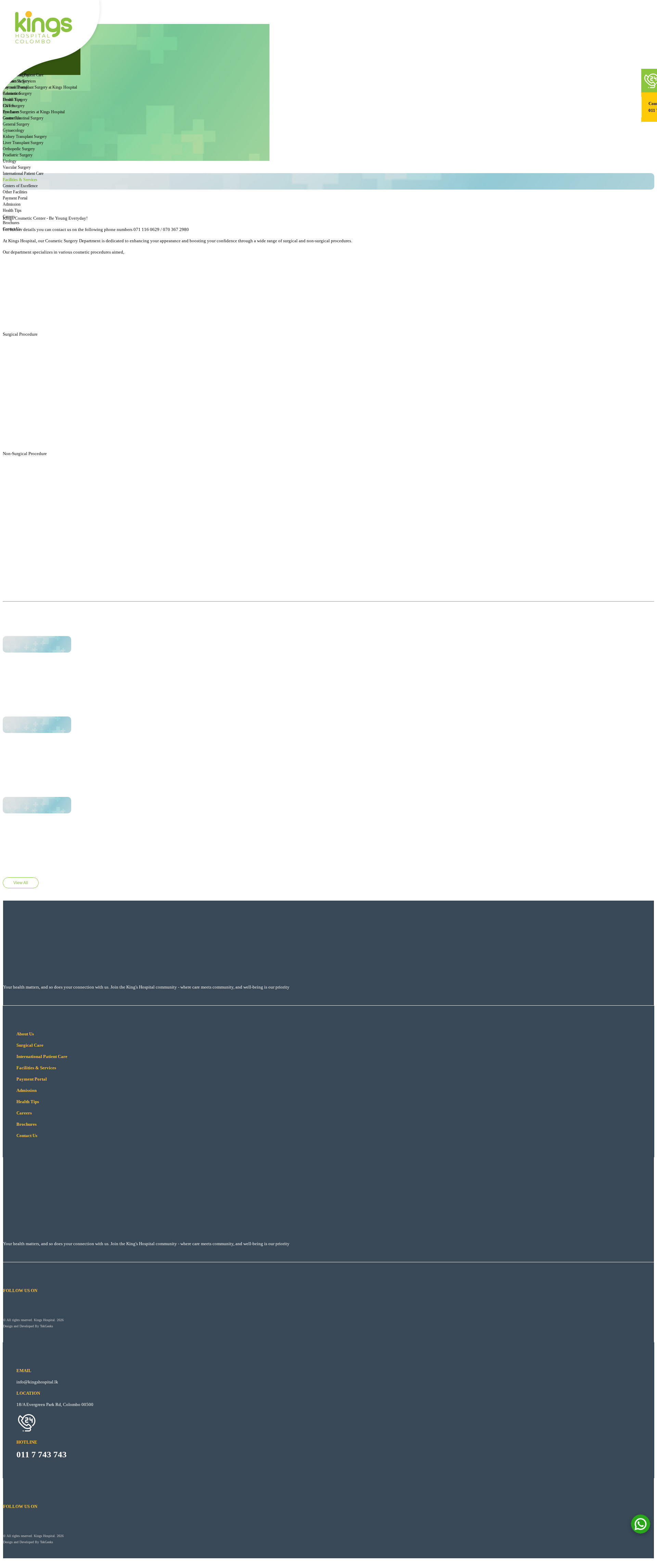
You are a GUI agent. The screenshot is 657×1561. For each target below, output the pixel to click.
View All (20, 882)
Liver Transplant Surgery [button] (23, 142)
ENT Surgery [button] (14, 105)
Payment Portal (15, 198)
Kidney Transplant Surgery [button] (25, 136)
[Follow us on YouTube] (72, 70)
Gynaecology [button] (13, 130)
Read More (30, 669)
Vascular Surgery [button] (17, 167)
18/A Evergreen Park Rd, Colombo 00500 (54, 1404)
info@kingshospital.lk (37, 1381)
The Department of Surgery (60, 1493)
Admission (29, 32)
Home (39, 1487)
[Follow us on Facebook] (30, 70)
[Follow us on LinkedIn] (51, 70)
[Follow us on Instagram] (40, 70)
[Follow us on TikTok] (61, 70)
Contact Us (29, 57)
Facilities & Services (20, 179)
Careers (26, 45)
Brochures (28, 51)
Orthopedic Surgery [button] (19, 148)
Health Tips (29, 39)
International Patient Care (23, 173)
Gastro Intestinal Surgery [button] (23, 118)
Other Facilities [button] (15, 192)
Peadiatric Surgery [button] (18, 155)
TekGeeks (46, 1326)
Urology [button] (9, 161)
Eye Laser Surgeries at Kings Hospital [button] (34, 111)
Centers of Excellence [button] (20, 185)
